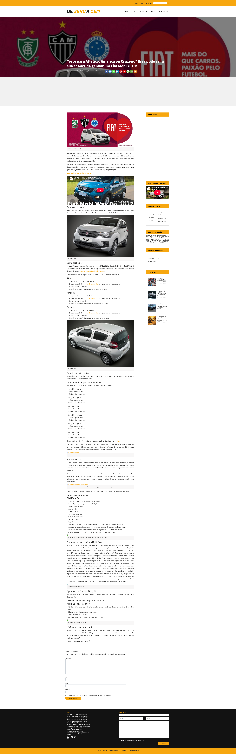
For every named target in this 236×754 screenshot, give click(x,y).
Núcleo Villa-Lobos (152, 261)
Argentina (166, 235)
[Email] (131, 71)
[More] (135, 71)
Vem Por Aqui (161, 256)
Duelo (133, 11)
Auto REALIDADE (151, 212)
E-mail (67, 683)
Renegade (166, 241)
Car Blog (160, 212)
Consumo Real (143, 11)
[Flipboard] (124, 71)
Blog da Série (151, 217)
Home (126, 11)
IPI (146, 241)
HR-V (162, 240)
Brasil (156, 236)
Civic (162, 237)
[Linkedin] (117, 71)
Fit (162, 239)
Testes (152, 11)
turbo (162, 243)
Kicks (150, 241)
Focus (167, 239)
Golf (157, 240)
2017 (149, 235)
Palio (158, 241)
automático (149, 237)
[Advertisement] (118, 92)
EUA (158, 239)
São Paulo (156, 243)
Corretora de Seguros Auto (161, 215)
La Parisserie (150, 256)
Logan (153, 241)
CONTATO (141, 3)
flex (164, 239)
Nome (67, 677)
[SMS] (128, 71)
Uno (165, 243)
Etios (156, 239)
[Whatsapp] (113, 71)
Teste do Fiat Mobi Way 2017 (80, 173)
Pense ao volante (162, 218)
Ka (148, 241)
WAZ (159, 258)
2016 (147, 235)
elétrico (161, 238)
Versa (167, 243)
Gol (154, 240)
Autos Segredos (151, 214)
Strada (152, 243)
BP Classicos (150, 220)
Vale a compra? (163, 11)
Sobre (136, 3)
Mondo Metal (151, 258)
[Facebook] (106, 71)
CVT (147, 238)
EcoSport (157, 238)
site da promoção (92, 284)
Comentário (69, 658)
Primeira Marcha (162, 221)
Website (67, 689)
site (118, 441)
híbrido (166, 240)
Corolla (166, 237)
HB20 (159, 240)
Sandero (148, 243)
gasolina (149, 240)
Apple (162, 235)
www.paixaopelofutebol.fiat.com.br (92, 271)
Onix (155, 241)
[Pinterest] (121, 71)
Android (152, 235)
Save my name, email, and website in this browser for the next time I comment (89, 695)
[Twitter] (110, 71)
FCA (161, 239)
